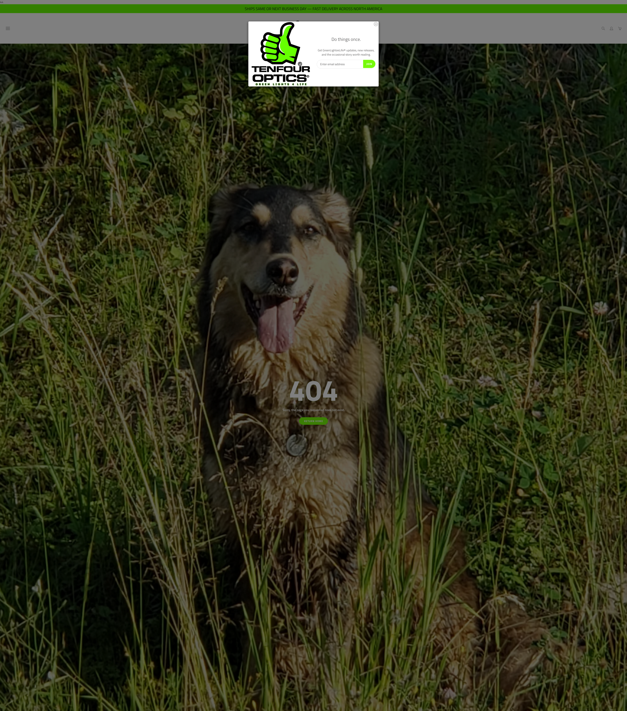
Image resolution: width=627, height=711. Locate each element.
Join (369, 64)
